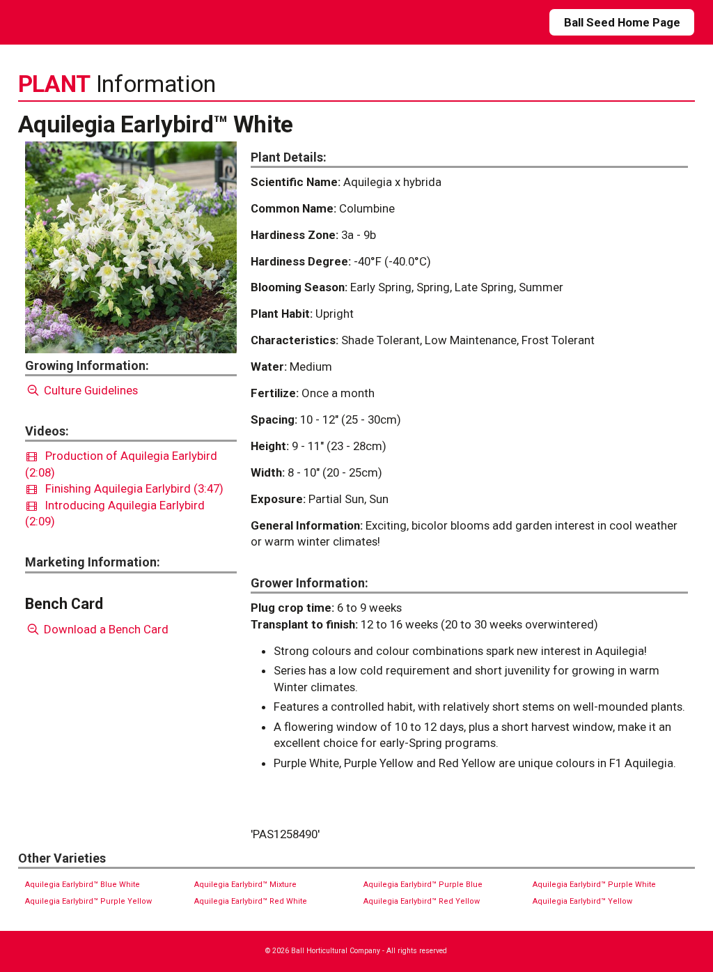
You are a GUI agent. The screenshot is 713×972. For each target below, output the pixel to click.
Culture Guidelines (89, 390)
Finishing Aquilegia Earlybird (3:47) (130, 488)
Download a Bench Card (105, 629)
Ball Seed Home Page (622, 22)
